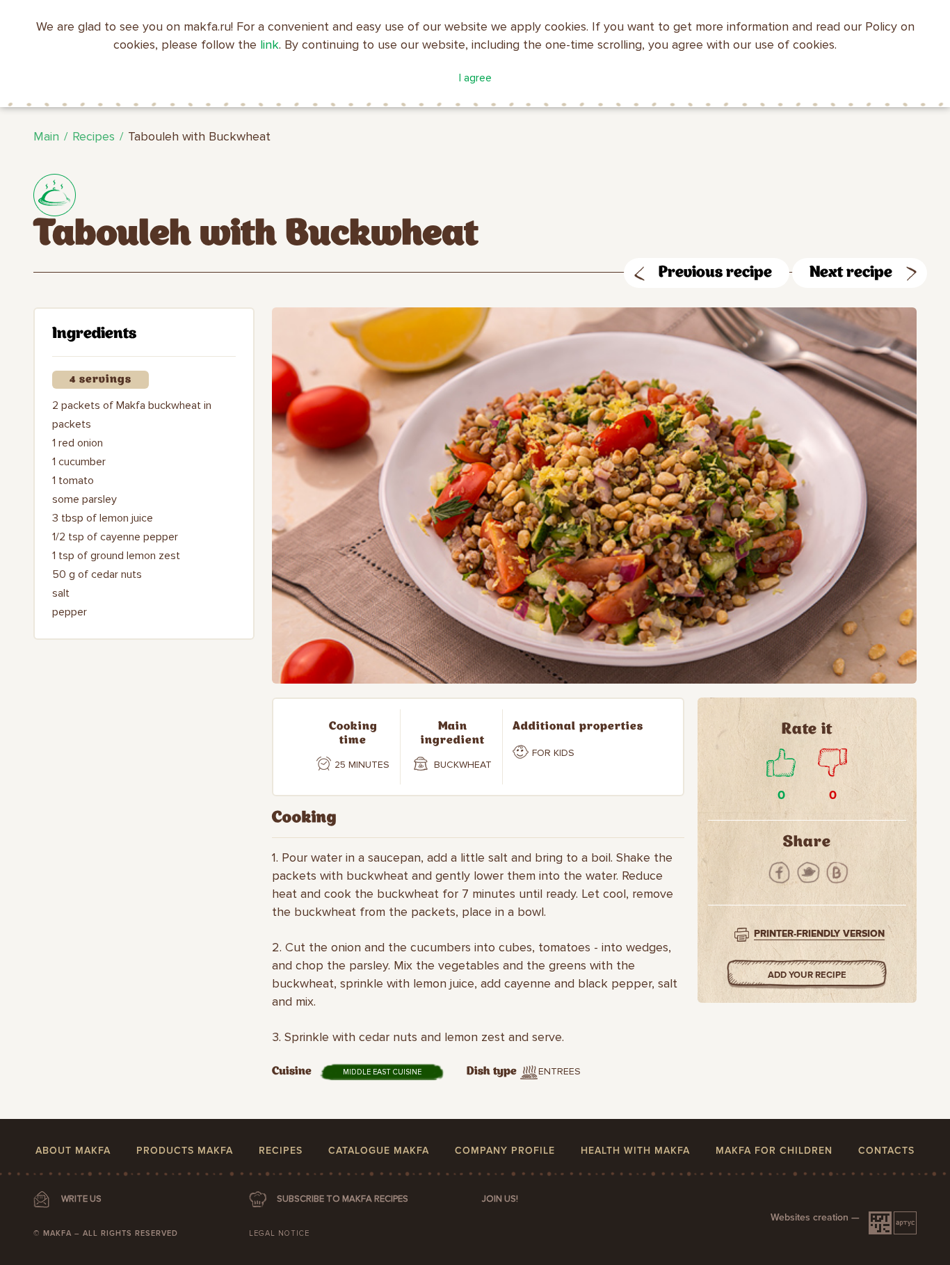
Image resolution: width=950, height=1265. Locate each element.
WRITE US (81, 1198)
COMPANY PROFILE (505, 1151)
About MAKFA (73, 1151)
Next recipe (851, 273)
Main (46, 136)
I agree (475, 78)
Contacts (886, 1151)
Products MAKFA (184, 1151)
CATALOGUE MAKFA (378, 1151)
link (269, 44)
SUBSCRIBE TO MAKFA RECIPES (342, 1198)
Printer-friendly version (819, 934)
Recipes (93, 136)
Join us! (500, 1198)
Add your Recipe (807, 975)
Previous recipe (715, 273)
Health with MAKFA (635, 1151)
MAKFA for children (774, 1151)
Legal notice (279, 1233)
